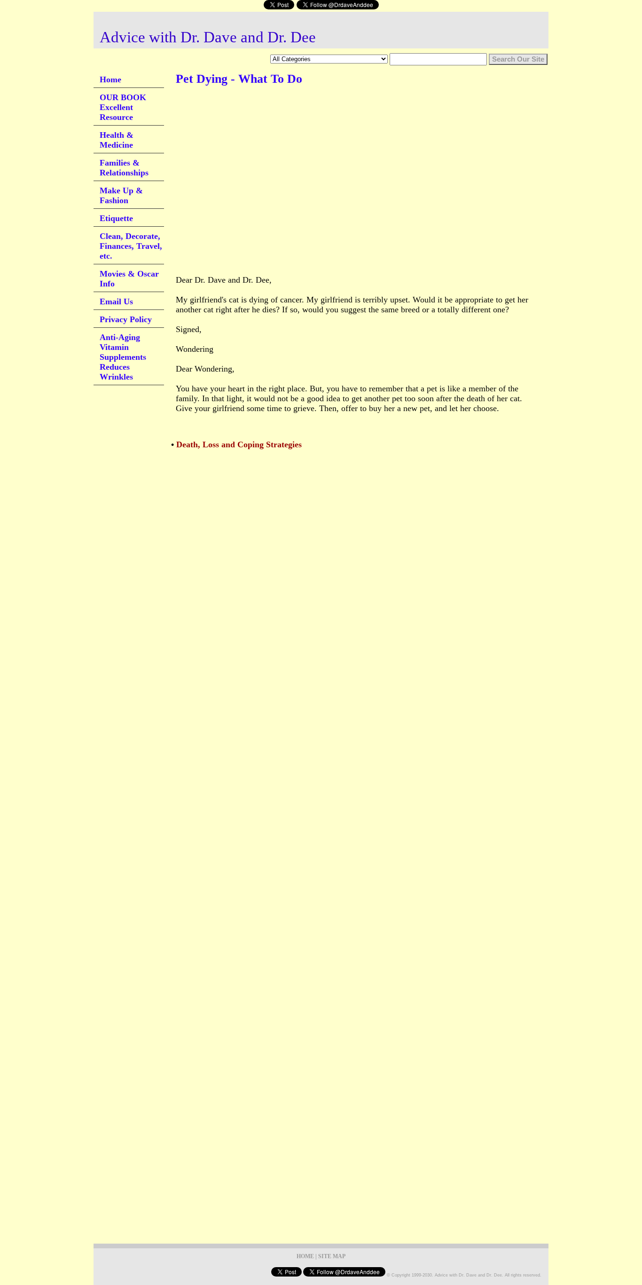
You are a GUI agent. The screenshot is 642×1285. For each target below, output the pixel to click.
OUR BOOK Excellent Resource (123, 107)
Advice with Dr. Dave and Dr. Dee (208, 37)
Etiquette (116, 218)
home (305, 1256)
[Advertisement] (347, 122)
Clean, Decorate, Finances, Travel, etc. (131, 246)
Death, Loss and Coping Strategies (239, 444)
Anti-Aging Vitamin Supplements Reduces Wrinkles (123, 357)
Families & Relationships (124, 167)
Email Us (116, 301)
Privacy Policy (126, 319)
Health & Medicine (116, 140)
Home (110, 79)
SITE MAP (331, 1256)
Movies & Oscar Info (129, 278)
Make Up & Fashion (121, 195)
